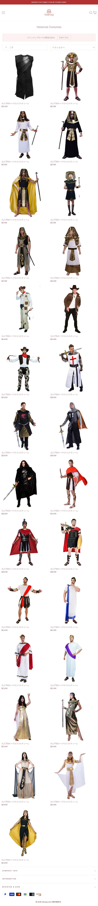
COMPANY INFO (10, 871)
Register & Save (11, 887)
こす (11, 47)
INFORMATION (9, 879)
